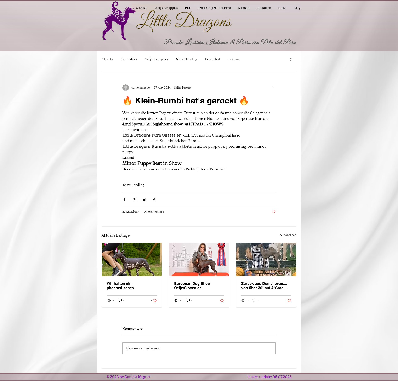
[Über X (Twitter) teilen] (134, 199)
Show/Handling (186, 59)
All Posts (107, 59)
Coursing (234, 59)
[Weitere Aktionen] (273, 87)
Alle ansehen (288, 235)
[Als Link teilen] (155, 199)
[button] (185, 8)
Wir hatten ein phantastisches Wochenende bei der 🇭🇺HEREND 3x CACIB (127, 285)
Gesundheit (212, 59)
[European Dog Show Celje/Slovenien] (199, 259)
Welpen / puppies (156, 59)
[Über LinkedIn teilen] (145, 199)
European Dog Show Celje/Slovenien (192, 285)
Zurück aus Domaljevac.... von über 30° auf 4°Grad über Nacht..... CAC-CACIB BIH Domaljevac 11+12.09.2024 (264, 285)
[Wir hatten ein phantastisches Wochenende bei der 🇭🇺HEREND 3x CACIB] (132, 259)
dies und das (129, 59)
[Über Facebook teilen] (124, 199)
